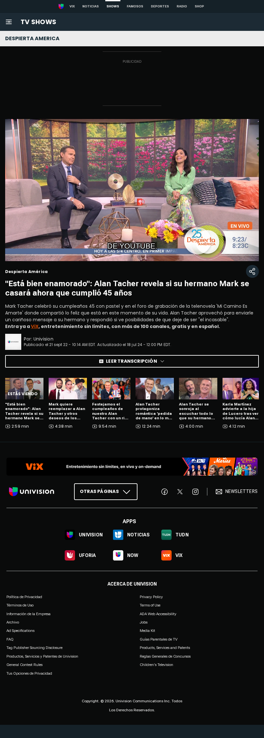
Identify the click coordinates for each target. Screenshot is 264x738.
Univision (43, 339)
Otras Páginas (99, 491)
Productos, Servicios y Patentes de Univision (42, 656)
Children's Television (156, 664)
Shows (113, 6)
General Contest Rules (24, 664)
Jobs (143, 622)
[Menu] (9, 22)
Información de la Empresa (28, 613)
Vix (72, 6)
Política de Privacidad (24, 597)
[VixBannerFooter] (132, 467)
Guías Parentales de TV (158, 639)
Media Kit (147, 630)
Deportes (160, 6)
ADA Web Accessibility (158, 613)
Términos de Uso (19, 605)
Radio (182, 6)
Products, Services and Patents (165, 647)
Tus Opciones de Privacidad (29, 673)
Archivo (12, 622)
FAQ (10, 639)
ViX (35, 326)
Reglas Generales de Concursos (165, 656)
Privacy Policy (151, 597)
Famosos (135, 6)
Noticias (90, 6)
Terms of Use (150, 605)
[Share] (252, 271)
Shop (199, 6)
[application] (132, 190)
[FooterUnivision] (31, 491)
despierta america (32, 38)
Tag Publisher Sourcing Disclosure (34, 647)
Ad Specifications (20, 630)
